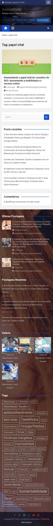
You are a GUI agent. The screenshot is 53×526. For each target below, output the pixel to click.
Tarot (8, 498)
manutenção (34, 459)
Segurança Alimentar (34, 485)
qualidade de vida (39, 470)
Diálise (31, 432)
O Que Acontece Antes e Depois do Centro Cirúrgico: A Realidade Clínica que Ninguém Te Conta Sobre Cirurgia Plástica (26, 137)
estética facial (9, 449)
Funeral (23, 449)
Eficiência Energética (18, 438)
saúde (32, 474)
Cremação (9, 432)
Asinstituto (11, 9)
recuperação (9, 475)
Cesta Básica (10, 426)
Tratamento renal (41, 499)
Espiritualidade (24, 443)
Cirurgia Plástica (32, 426)
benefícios (30, 419)
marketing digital (10, 464)
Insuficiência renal (31, 453)
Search (46, 117)
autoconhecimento (18, 412)
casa (43, 420)
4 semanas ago (21, 230)
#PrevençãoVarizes (27, 402)
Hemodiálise (11, 453)
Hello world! (34, 202)
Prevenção (23, 470)
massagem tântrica (31, 464)
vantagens (9, 504)
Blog (6, 71)
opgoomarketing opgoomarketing (33, 87)
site (14, 492)
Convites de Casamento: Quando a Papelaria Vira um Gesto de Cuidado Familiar (28, 261)
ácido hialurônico (34, 504)
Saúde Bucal (24, 480)
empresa (7, 444)
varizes (21, 504)
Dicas (21, 432)
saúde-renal (9, 479)
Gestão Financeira (37, 449)
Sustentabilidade (33, 491)
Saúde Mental (12, 484)
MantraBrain (26, 522)
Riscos (22, 474)
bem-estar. (11, 419)
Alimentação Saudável (16, 406)
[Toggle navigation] (12, 28)
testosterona (22, 499)
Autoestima (41, 413)
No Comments (12, 91)
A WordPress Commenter (15, 202)
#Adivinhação (9, 402)
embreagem (41, 438)
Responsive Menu (48, 2)
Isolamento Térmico (13, 459)
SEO (6, 491)
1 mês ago (19, 250)
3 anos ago (10, 87)
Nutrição (9, 469)
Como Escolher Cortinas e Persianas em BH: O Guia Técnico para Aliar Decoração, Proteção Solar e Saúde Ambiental (26, 181)
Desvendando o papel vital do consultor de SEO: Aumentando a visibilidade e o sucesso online (26, 80)
